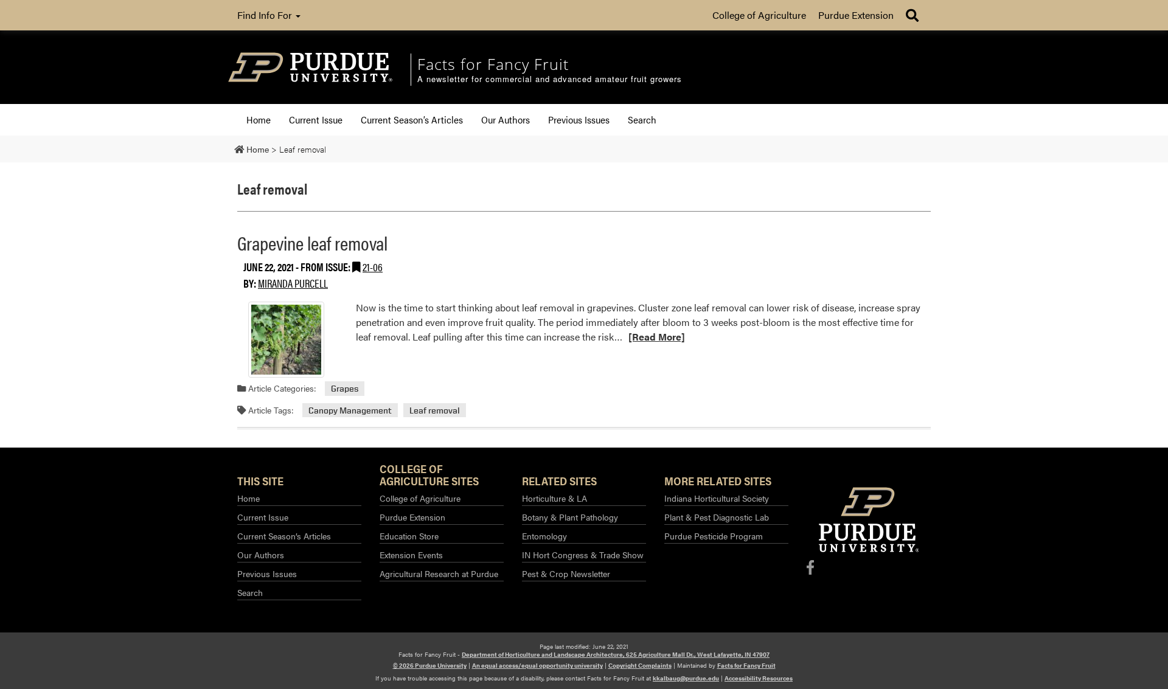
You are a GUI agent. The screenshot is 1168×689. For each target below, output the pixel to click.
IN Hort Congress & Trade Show (583, 555)
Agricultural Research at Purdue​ (439, 573)
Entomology (544, 536)
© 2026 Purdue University (430, 665)
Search (642, 119)
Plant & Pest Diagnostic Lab (716, 517)
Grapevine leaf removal (312, 242)
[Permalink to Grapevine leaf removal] (286, 340)
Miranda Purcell (293, 283)
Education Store (409, 536)
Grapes (344, 388)
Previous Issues (579, 119)
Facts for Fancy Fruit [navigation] (493, 64)
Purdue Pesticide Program (713, 536)
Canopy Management (350, 410)
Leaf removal (434, 410)
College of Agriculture (759, 15)
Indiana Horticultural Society (716, 498)
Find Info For (265, 15)
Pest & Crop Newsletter (566, 573)
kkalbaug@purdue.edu (686, 678)
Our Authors (505, 119)
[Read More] (656, 337)
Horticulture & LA (554, 498)
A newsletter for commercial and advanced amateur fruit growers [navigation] (549, 79)
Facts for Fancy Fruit (746, 665)
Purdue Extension (856, 15)
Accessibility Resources (759, 678)
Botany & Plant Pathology (570, 517)
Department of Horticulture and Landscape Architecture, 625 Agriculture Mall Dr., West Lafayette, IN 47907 (616, 654)
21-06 (373, 266)
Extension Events (411, 555)
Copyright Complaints (640, 665)
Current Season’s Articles (412, 119)
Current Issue (315, 119)
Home (258, 119)
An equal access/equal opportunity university (537, 665)
